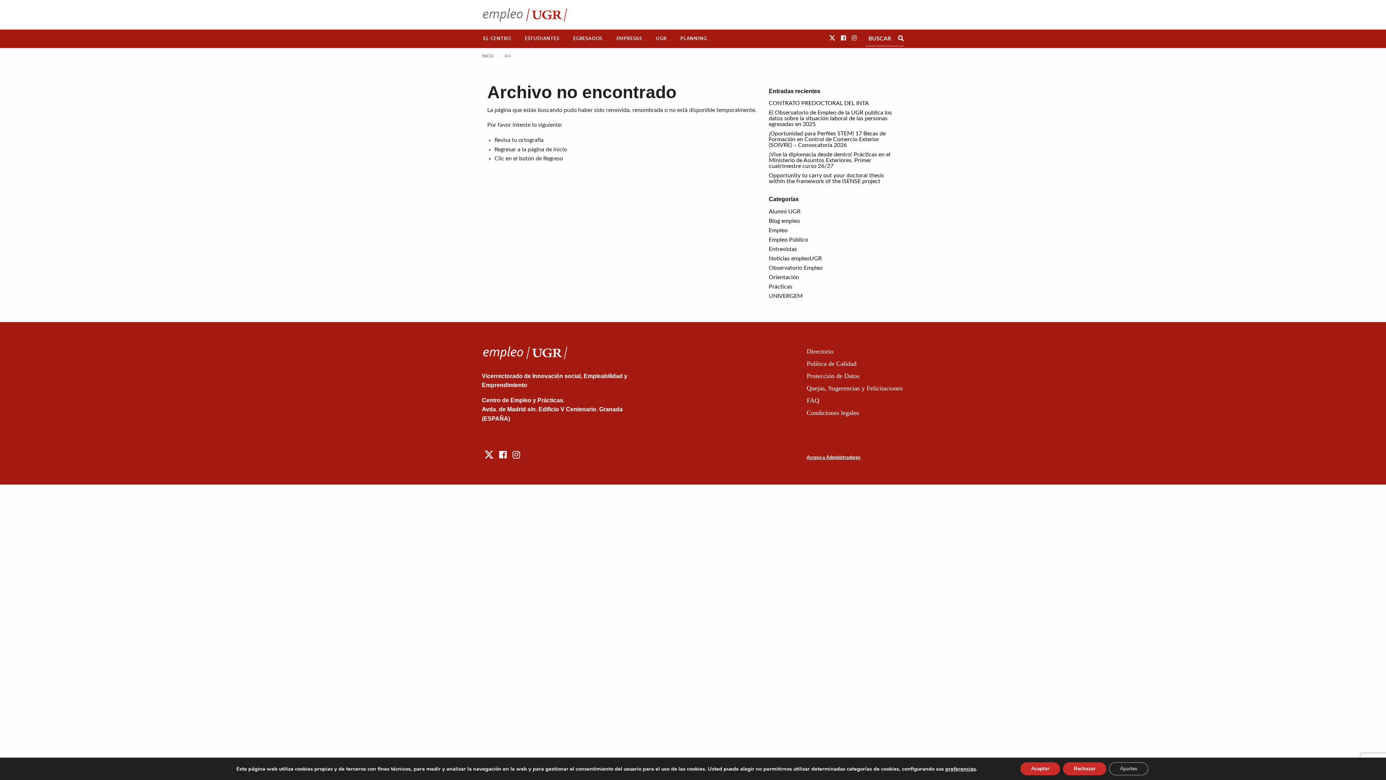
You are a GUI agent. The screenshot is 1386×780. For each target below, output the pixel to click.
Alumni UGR (785, 211)
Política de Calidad (832, 363)
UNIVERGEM (786, 296)
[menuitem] (497, 39)
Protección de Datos (833, 376)
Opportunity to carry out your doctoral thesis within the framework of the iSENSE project (826, 178)
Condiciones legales (833, 412)
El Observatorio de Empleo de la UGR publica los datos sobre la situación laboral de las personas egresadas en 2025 (830, 118)
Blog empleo (784, 221)
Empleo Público (788, 240)
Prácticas (780, 287)
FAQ (813, 400)
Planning (693, 38)
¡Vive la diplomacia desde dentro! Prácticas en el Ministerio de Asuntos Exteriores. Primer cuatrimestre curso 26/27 (829, 160)
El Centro (497, 38)
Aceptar (1040, 768)
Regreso (553, 158)
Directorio (820, 351)
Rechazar (1084, 768)
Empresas (629, 38)
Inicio (488, 56)
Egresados (587, 38)
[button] (832, 38)
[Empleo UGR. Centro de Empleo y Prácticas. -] (524, 14)
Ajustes (1128, 768)
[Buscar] (901, 38)
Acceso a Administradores (833, 457)
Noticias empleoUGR (795, 258)
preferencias (960, 769)
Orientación (784, 277)
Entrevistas (783, 249)
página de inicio (547, 149)
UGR (661, 38)
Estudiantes (542, 38)
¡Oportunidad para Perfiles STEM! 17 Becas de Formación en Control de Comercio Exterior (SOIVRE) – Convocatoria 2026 (827, 139)
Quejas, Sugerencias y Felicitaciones (855, 388)
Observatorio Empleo (796, 268)
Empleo (778, 230)
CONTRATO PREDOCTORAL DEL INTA (819, 103)
